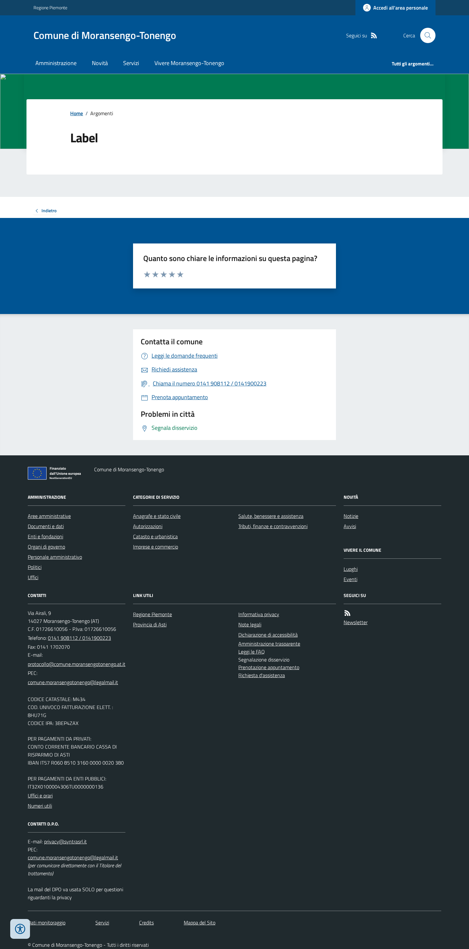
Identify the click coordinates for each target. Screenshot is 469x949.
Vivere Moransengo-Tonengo (189, 63)
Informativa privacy (258, 614)
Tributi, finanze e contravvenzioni (273, 526)
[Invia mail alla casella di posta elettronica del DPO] (65, 842)
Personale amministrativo (55, 557)
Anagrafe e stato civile (157, 516)
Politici (34, 567)
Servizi (131, 63)
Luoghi (351, 569)
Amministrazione (56, 63)
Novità (100, 63)
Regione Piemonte (50, 7)
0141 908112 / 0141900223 (79, 638)
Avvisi (350, 526)
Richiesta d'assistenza (261, 675)
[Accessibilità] (20, 929)
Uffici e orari (40, 795)
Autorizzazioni (147, 526)
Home (76, 113)
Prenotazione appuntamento (268, 667)
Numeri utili (40, 806)
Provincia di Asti (150, 624)
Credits (146, 922)
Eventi (350, 579)
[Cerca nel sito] (425, 35)
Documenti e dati (46, 526)
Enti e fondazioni (45, 536)
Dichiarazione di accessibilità (268, 635)
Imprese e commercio (155, 546)
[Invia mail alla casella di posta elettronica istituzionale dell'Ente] (76, 664)
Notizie (351, 516)
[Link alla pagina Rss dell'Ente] (347, 613)
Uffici (33, 577)
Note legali (249, 624)
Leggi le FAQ (251, 651)
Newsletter (356, 622)
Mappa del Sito (199, 922)
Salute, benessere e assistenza (270, 516)
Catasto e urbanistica (155, 536)
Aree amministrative (49, 516)
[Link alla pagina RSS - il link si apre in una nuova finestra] (374, 36)
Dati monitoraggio (46, 922)
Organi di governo (46, 546)
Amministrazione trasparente (269, 643)
